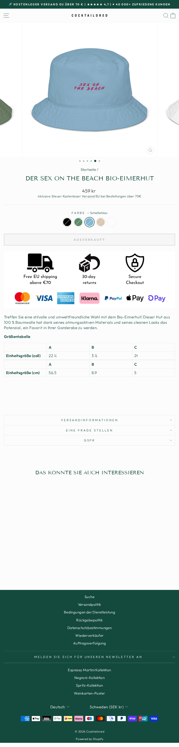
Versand (88, 196)
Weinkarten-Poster (89, 693)
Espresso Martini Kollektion (89, 670)
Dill (78, 222)
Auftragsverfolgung (89, 643)
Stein (100, 222)
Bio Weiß (112, 222)
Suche (89, 597)
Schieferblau (89, 222)
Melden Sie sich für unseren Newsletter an (88, 657)
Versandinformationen (89, 420)
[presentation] (89, 388)
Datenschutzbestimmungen (89, 628)
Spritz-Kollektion (89, 685)
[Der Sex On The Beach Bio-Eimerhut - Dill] (31, 568)
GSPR (89, 440)
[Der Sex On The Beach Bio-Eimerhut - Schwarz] (26, 568)
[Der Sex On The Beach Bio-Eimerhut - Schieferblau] (37, 568)
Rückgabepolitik (89, 620)
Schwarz (67, 222)
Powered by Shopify (89, 739)
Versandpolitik (89, 604)
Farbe (90, 213)
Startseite (88, 169)
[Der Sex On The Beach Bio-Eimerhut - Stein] (42, 568)
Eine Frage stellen (89, 430)
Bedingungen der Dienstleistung (89, 612)
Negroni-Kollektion (89, 677)
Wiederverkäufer (89, 635)
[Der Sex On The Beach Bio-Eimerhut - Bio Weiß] (47, 568)
